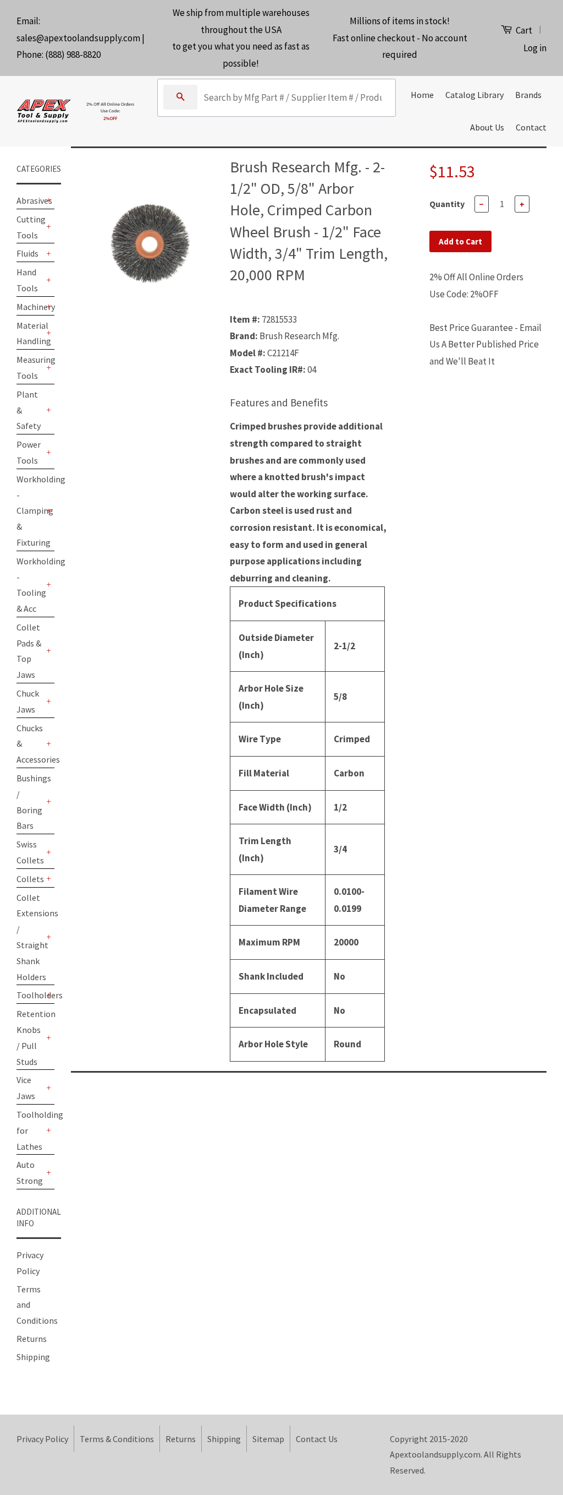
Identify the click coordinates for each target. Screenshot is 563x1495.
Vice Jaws (25, 1087)
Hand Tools (27, 280)
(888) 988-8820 (73, 54)
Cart (523, 30)
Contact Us (317, 1438)
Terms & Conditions (117, 1438)
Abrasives (29, 200)
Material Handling (29, 333)
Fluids (27, 253)
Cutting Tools (29, 227)
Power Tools (28, 452)
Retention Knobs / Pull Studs (29, 1037)
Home (422, 94)
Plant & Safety (28, 410)
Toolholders (29, 995)
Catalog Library (474, 94)
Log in (535, 48)
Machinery (29, 306)
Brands (528, 94)
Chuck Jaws (27, 701)
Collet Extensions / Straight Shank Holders (29, 937)
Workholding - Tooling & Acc (29, 585)
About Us (487, 127)
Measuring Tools (29, 367)
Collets (29, 878)
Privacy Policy (42, 1438)
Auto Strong (29, 1172)
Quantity (447, 203)
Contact (531, 127)
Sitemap (268, 1438)
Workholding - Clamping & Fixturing (29, 511)
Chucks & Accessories (29, 743)
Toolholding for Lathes (29, 1130)
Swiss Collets (29, 852)
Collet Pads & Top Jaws (28, 651)
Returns (31, 1338)
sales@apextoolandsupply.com (78, 38)
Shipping (33, 1356)
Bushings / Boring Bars (29, 802)
